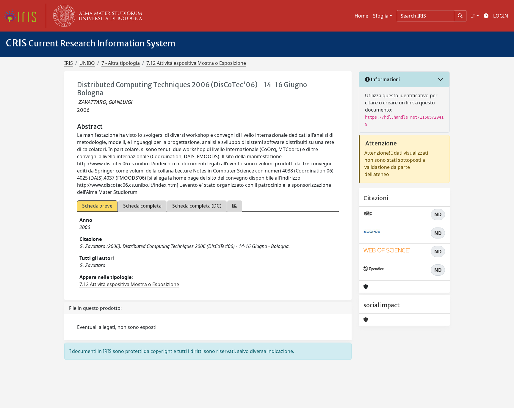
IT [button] (473, 15)
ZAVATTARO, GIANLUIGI (105, 102)
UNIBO (87, 63)
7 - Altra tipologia (120, 63)
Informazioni (385, 79)
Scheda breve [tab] (97, 206)
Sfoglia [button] (380, 15)
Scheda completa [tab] (142, 206)
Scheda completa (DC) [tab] (197, 206)
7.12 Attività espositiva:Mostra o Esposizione (196, 63)
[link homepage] (22, 15)
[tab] (234, 205)
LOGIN (500, 15)
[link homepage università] (96, 16)
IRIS (68, 63)
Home (361, 15)
